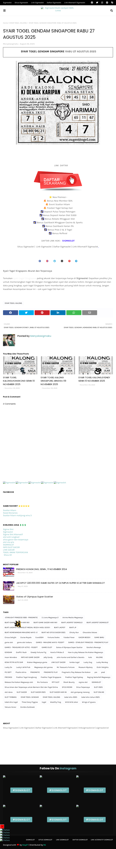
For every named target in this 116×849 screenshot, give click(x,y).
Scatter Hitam (9, 510)
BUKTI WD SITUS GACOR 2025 (53, 632)
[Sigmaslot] (9, 482)
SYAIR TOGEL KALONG (18, 23)
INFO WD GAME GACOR (30, 657)
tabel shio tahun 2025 (90, 697)
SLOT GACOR (22, 692)
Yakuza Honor (10, 707)
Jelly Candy (48, 657)
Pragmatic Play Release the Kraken (76, 672)
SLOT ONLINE (99, 692)
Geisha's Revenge (94, 647)
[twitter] (97, 2)
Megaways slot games (43, 667)
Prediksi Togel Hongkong (26, 677)
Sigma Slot (8, 529)
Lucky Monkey (102, 662)
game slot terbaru (24, 642)
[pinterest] (107, 2)
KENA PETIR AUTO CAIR (14, 662)
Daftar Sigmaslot (54, 3)
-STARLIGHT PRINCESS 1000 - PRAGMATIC (21, 617)
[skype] (111, 2)
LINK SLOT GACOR (58, 662)
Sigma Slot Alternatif (13, 534)
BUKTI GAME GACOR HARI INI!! (45, 622)
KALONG (99, 657)
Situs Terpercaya (83, 687)
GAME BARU (99, 637)
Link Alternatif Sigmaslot (74, 3)
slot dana (9, 692)
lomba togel (74, 662)
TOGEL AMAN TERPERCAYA (15, 552)
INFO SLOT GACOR (11, 547)
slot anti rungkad (11, 537)
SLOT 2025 (98, 687)
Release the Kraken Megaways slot (19, 682)
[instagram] (102, 2)
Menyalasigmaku (10, 44)
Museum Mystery (86, 667)
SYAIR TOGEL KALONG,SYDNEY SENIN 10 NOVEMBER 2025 (94, 379)
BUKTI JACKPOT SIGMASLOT (98, 622)
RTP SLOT (55, 682)
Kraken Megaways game (37, 662)
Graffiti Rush (21, 652)
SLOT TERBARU (11, 697)
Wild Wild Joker (71, 702)
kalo (90, 657)
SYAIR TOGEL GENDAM (30, 697)
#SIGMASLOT (21, 790)
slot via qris (8, 542)
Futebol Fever (69, 637)
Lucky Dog (88, 662)
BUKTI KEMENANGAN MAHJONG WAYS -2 (21, 632)
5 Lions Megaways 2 (50, 617)
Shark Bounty (69, 682)
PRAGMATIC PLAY (51, 672)
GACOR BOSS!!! (84, 637)
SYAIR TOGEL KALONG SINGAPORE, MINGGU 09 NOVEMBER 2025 (53, 381)
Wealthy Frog (55, 702)
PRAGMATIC (35, 672)
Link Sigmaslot (37, 3)
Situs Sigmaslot (21, 3)
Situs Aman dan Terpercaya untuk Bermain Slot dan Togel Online (31, 687)
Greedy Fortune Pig (38, 652)
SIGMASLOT (8, 544)
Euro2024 (39, 637)
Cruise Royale (25, 637)
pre (96, 672)
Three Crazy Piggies (30, 702)
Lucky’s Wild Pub (23, 667)
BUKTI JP (72, 627)
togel (44, 702)
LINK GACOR (9, 550)
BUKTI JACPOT (59, 627)
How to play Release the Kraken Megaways (85, 652)
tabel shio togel (11, 702)
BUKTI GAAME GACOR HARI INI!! (17, 622)
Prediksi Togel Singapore (51, 677)
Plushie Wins (21, 672)
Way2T (25, 845)
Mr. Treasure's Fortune (65, 667)
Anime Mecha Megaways (73, 617)
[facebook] (92, 2)
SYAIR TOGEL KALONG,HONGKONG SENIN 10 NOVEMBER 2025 (19, 381)
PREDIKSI (8, 677)
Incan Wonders (11, 657)
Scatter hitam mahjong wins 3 (17, 515)
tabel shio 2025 (70, 697)
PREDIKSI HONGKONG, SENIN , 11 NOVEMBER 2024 (41, 569)
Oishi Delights (102, 667)
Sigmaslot (7, 3)
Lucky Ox (8, 667)
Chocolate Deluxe (90, 632)
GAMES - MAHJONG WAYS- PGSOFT (50, 642)
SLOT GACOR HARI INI (58, 692)
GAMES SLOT (47, 647)
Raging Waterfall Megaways (98, 677)
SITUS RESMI (67, 687)
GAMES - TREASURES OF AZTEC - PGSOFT (21, 647)
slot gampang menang (80, 692)
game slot (9, 642)
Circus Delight (10, 637)
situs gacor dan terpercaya (15, 539)
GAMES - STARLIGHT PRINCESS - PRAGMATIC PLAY (88, 642)
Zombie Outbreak (27, 707)
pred (103, 672)
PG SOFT (8, 672)
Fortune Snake (54, 637)
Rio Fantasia (42, 682)
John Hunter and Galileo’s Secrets (70, 657)
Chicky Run (74, 632)
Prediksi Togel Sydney (74, 677)
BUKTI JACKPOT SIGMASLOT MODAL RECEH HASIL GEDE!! (27, 627)
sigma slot (83, 682)
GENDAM (8, 652)
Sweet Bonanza (10, 513)
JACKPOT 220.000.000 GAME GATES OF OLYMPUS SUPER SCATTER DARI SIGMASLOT (60, 582)
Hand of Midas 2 (57, 652)
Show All (8, 555)
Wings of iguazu (89, 702)
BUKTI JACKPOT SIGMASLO (71, 622)
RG (44, 845)
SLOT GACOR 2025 (38, 692)
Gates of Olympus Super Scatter (34, 596)
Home (5, 23)
